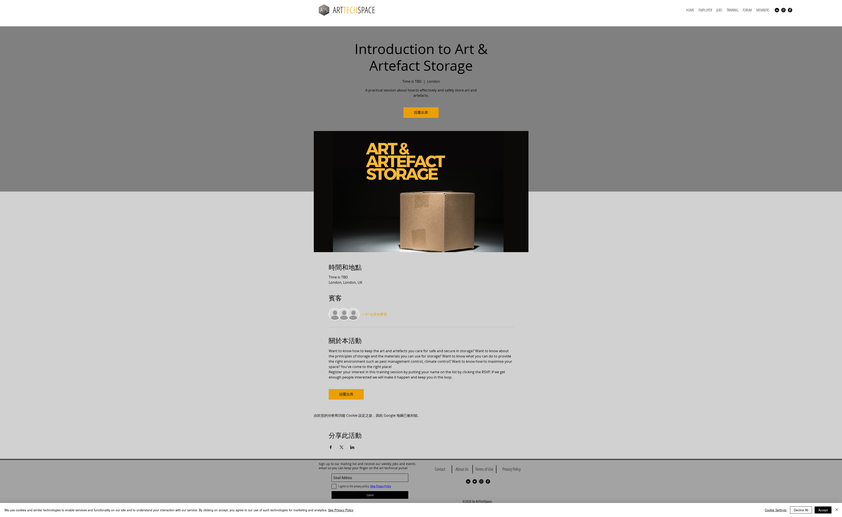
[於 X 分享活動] (341, 447)
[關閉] (836, 509)
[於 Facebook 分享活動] (331, 447)
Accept (823, 510)
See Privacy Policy (340, 510)
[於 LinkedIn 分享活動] (352, 447)
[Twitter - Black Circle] (475, 481)
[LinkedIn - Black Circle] (777, 10)
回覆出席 (421, 112)
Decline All (801, 510)
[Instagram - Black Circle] (783, 10)
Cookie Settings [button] (776, 510)
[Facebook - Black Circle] (790, 10)
